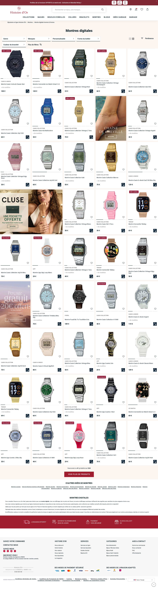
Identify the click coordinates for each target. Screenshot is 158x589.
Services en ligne (85, 545)
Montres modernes (56, 488)
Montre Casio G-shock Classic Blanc (141, 363)
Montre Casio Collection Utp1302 (140, 87)
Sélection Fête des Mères (70, 488)
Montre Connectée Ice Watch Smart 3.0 (46, 84)
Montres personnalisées (77, 486)
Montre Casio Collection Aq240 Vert (45, 180)
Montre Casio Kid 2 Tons (105, 224)
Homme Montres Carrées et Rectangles (33, 486)
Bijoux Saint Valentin (112, 553)
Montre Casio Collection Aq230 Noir (141, 458)
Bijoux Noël (109, 550)
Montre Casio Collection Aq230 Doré (13, 366)
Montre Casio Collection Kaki (74, 177)
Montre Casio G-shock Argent (139, 317)
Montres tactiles (50, 486)
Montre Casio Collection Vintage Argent (142, 130)
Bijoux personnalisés (112, 555)
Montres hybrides (96, 488)
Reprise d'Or (84, 553)
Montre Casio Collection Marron (107, 177)
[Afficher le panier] (145, 9)
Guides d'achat (85, 550)
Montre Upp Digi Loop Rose (74, 458)
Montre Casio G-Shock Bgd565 (43, 366)
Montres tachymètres (63, 486)
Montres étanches (136, 486)
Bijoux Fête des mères (112, 548)
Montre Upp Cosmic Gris (105, 363)
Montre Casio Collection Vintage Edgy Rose (14, 177)
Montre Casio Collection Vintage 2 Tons (78, 130)
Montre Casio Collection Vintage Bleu (77, 363)
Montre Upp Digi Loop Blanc (42, 272)
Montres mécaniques (124, 486)
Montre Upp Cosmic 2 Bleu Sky (11, 458)
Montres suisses (16, 486)
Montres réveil (112, 486)
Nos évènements (111, 545)
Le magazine (58, 558)
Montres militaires (84, 488)
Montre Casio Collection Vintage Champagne (108, 84)
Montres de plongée (90, 486)
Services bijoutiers (86, 548)
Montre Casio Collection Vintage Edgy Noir (141, 272)
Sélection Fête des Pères (109, 488)
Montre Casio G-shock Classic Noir (13, 84)
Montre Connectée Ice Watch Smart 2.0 (142, 412)
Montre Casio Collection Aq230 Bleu (13, 272)
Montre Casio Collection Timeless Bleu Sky (46, 316)
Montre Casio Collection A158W (107, 319)
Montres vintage (102, 486)
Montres (30, 22)
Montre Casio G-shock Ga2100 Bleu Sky (142, 180)
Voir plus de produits (79, 474)
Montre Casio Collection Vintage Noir (77, 87)
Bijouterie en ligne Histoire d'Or (17, 22)
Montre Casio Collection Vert (106, 455)
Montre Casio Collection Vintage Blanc (78, 224)
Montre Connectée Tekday (137, 224)
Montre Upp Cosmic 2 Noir (106, 412)
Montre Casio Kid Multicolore (43, 130)
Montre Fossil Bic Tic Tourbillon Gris (77, 319)
